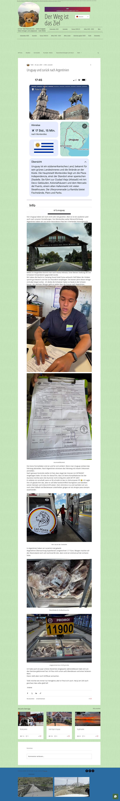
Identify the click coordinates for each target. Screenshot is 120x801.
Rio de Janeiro (23, 729)
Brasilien (28, 53)
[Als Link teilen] (40, 693)
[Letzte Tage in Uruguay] (59, 719)
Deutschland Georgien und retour (65, 53)
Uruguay (29, 687)
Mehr (78, 53)
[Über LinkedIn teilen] (36, 693)
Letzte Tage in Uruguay (54, 729)
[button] (98, 52)
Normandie (37, 53)
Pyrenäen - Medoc (48, 53)
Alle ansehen (96, 708)
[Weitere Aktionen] (91, 65)
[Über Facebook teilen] (27, 693)
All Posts (20, 53)
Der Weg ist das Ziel (57, 19)
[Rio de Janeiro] (30, 719)
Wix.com (45, 771)
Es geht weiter (80, 729)
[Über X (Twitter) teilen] (32, 693)
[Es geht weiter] (87, 719)
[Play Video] (35, 789)
